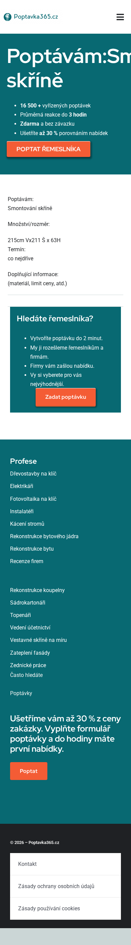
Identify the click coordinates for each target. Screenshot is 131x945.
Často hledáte (26, 675)
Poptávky (21, 693)
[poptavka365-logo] (31, 12)
